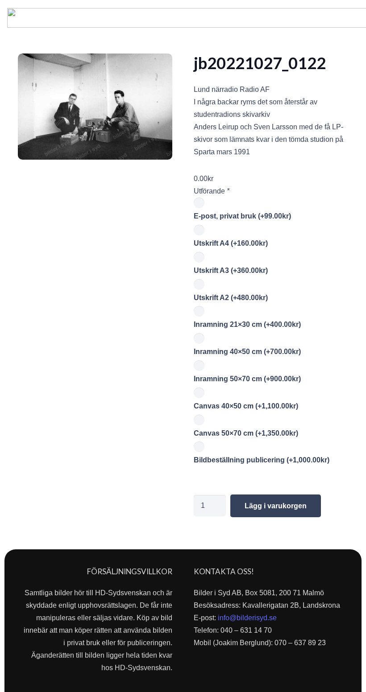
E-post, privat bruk (242, 216)
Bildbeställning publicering (261, 460)
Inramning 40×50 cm (247, 351)
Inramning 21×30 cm (247, 324)
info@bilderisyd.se (247, 618)
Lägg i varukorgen (276, 506)
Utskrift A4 (231, 243)
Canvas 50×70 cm (246, 433)
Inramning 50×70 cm (247, 379)
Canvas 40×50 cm (246, 406)
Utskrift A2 (231, 297)
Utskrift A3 (231, 270)
